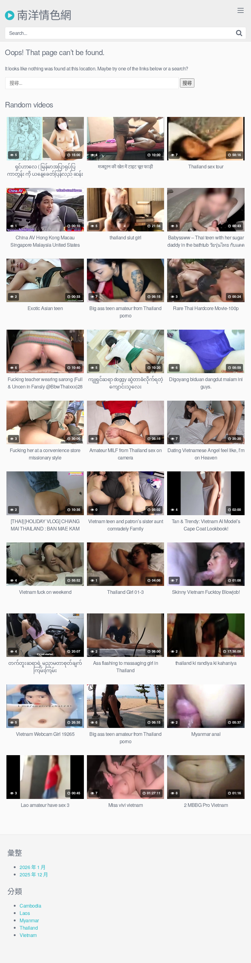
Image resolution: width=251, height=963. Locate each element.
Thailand (29, 927)
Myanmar (29, 920)
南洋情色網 (42, 15)
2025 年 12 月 (34, 874)
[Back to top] (234, 943)
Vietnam (28, 935)
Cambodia (30, 905)
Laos (25, 912)
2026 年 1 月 (32, 867)
